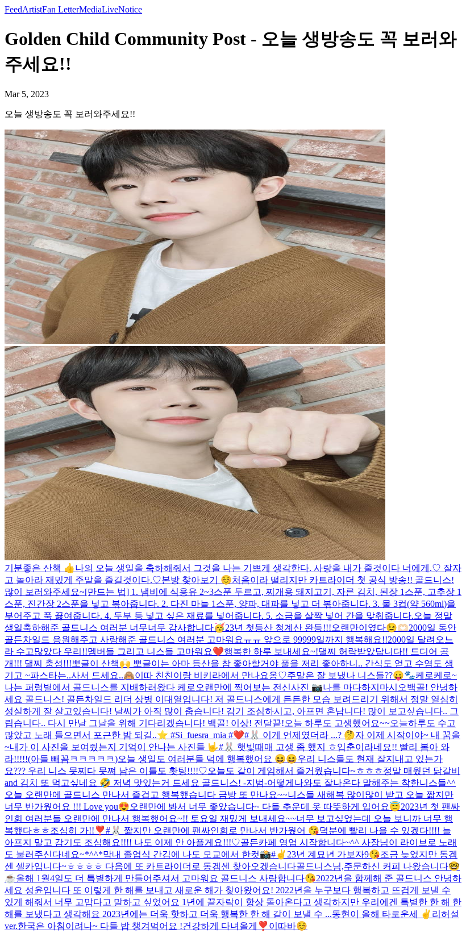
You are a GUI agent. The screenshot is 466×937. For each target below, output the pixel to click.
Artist (32, 9)
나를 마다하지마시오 (365, 687)
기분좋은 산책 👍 (40, 568)
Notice (130, 9)
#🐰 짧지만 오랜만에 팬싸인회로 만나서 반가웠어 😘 (212, 830)
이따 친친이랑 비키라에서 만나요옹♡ (211, 675)
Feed (13, 9)
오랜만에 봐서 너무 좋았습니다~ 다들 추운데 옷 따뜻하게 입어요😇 (265, 806)
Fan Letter (60, 9)
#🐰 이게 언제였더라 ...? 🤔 (299, 735)
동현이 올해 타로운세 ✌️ (382, 914)
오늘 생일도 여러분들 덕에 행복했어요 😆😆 (207, 759)
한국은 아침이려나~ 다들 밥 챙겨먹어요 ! (100, 926)
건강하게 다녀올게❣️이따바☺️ (244, 926)
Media (90, 9)
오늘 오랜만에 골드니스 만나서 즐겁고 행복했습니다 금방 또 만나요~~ (146, 794)
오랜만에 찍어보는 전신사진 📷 (259, 687)
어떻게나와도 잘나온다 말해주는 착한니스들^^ (361, 783)
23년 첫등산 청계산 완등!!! (278, 627)
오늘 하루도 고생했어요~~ (337, 723)
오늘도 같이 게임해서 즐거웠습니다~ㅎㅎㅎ (295, 771)
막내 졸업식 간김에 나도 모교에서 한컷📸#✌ (195, 854)
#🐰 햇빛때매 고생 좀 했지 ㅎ (278, 747)
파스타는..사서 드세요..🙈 (82, 675)
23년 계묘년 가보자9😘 (333, 854)
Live (110, 9)
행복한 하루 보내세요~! (271, 651)
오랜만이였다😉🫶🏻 (370, 627)
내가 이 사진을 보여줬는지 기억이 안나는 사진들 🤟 (114, 747)
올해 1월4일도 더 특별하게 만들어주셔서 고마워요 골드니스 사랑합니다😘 (166, 878)
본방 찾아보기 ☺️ (196, 580)
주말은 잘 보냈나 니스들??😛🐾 (351, 675)
